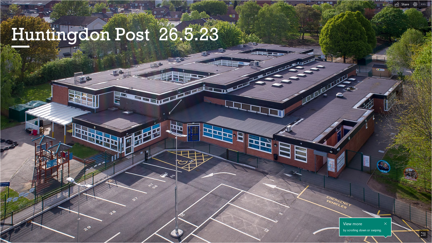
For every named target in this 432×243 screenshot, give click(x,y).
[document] (216, 121)
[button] (402, 4)
